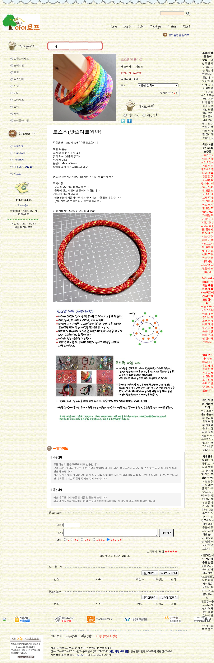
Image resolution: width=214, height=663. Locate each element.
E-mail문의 (23, 205)
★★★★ (100, 540)
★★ (76, 540)
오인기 (81, 654)
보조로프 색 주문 (178, 36)
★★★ (87, 540)
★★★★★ (116, 540)
